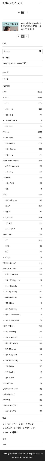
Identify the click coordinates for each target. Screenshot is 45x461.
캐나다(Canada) (23, 286)
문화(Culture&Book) (22, 389)
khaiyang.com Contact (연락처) (15, 63)
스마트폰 (22, 132)
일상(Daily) (23, 366)
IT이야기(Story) (23, 200)
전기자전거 (23, 126)
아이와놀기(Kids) (23, 343)
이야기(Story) (23, 149)
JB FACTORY (28, 457)
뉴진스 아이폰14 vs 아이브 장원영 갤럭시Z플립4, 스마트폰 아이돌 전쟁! (31, 26)
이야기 (23, 97)
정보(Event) (23, 378)
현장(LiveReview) (22, 263)
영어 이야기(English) (22, 405)
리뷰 (22, 424)
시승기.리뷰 (23, 109)
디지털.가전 (23, 217)
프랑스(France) (23, 291)
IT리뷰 (22, 195)
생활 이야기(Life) (22, 326)
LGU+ (23, 246)
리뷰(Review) (23, 143)
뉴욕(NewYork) (23, 297)
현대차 (18, 428)
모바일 (30, 424)
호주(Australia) (23, 309)
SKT (23, 252)
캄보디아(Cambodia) (23, 315)
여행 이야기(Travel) (22, 269)
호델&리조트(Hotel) (23, 320)
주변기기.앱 (23, 155)
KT (23, 240)
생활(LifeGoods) (23, 337)
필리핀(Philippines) (23, 280)
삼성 (15, 424)
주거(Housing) (23, 332)
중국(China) (23, 303)
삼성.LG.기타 (23, 183)
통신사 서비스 (22, 235)
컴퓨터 (23, 212)
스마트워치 (22, 177)
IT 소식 (23, 206)
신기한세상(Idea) (22, 394)
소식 (23, 103)
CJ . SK (23, 257)
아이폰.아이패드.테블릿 (22, 161)
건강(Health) (23, 372)
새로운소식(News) (23, 166)
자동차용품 (23, 115)
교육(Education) (23, 360)
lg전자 (7, 424)
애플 (23, 189)
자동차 (22, 92)
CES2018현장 (23, 229)
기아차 (27, 428)
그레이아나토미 (23, 411)
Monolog (22, 400)
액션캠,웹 (23, 223)
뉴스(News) (23, 137)
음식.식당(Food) (23, 355)
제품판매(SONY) (22, 383)
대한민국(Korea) (23, 274)
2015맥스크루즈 (23, 120)
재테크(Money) (23, 349)
